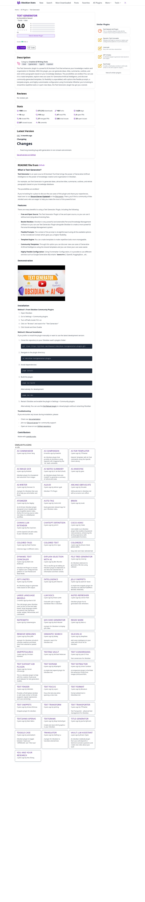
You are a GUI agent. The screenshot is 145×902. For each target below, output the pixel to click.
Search (49, 3)
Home (17, 10)
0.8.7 (18, 136)
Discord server (32, 423)
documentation (34, 419)
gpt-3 (41, 64)
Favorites (86, 3)
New (41, 3)
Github (41, 165)
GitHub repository (44, 426)
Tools (117, 3)
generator (32, 64)
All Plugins (97, 3)
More (107, 3)
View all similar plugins (113, 73)
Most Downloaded (63, 3)
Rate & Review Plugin (36, 36)
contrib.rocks (31, 436)
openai (50, 64)
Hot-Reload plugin (50, 406)
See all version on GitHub (26, 155)
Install (22, 48)
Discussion (59, 196)
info (18, 447)
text (24, 64)
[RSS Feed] (125, 3)
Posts (76, 3)
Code (33, 48)
